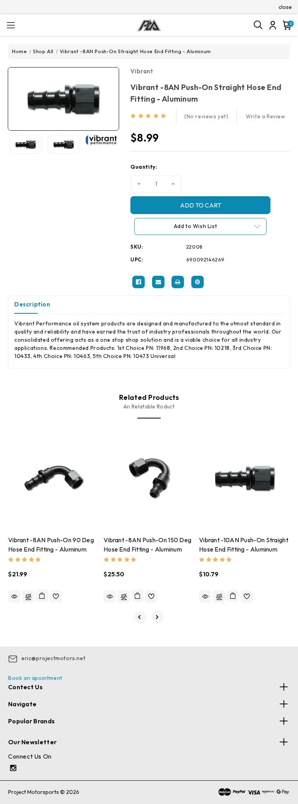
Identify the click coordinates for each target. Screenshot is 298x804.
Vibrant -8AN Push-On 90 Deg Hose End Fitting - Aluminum (51, 544)
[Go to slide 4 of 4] (140, 617)
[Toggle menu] (10, 25)
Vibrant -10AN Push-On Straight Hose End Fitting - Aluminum (243, 544)
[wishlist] (56, 596)
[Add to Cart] (42, 596)
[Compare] (28, 596)
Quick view (14, 596)
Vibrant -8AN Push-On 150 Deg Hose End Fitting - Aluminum (147, 544)
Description (32, 304)
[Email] (158, 282)
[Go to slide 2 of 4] (158, 617)
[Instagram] (14, 769)
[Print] (178, 282)
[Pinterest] (197, 282)
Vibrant (141, 71)
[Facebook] (138, 282)
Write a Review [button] (265, 116)
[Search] (258, 25)
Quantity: (143, 166)
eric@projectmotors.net (53, 658)
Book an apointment (35, 677)
